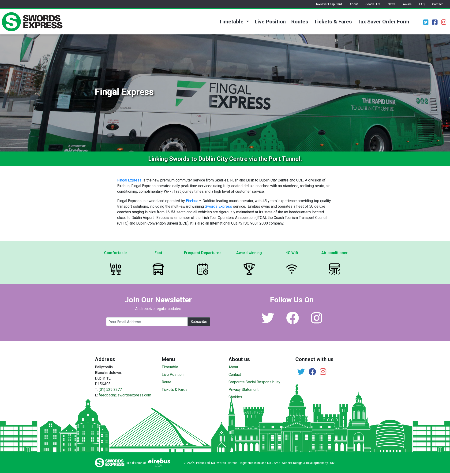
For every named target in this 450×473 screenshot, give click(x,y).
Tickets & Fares (333, 21)
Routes (299, 21)
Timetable (170, 367)
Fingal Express (129, 180)
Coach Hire (372, 4)
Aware (407, 4)
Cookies (235, 397)
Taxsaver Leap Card (329, 4)
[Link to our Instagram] (316, 321)
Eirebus (192, 201)
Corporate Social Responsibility (254, 382)
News (391, 4)
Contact (437, 4)
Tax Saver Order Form (383, 21)
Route (166, 382)
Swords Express (218, 206)
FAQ (422, 4)
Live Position (270, 21)
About (353, 4)
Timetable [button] (232, 21)
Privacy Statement (244, 389)
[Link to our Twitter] (268, 321)
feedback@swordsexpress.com (125, 395)
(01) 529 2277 (110, 389)
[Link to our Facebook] (292, 321)
